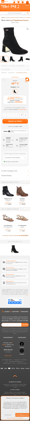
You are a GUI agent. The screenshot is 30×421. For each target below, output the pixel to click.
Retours (24, 359)
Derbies (23, 392)
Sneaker (6, 392)
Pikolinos (23, 385)
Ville (15, 394)
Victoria (7, 385)
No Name (12, 385)
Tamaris (21, 384)
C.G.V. (14, 363)
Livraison (17, 359)
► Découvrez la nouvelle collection (15, 235)
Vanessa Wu (6, 384)
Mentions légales (22, 363)
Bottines (21, 17)
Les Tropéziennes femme (19, 20)
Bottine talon (6, 393)
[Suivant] (27, 182)
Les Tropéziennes (14, 384)
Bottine (11, 392)
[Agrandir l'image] (27, 28)
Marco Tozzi (17, 385)
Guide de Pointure (22, 109)
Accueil (7, 17)
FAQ (7, 361)
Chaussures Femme (14, 17)
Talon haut (24, 393)
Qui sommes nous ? (7, 359)
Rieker (25, 384)
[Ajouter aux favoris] (4, 80)
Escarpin (19, 392)
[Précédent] (25, 182)
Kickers (15, 387)
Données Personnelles (15, 361)
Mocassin (12, 393)
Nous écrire (9, 355)
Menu (6, 1)
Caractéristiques (6, 175)
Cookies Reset (7, 363)
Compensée (18, 393)
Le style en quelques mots (9, 171)
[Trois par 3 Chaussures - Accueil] (10, 9)
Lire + (27, 295)
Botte (15, 392)
